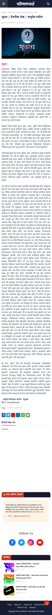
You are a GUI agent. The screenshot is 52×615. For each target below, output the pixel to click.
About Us (17, 605)
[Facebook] (12, 542)
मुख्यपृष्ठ (4, 12)
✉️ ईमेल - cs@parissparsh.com (18, 516)
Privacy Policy (39, 605)
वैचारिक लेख (11, 12)
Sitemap (32, 607)
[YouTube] (40, 542)
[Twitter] (21, 542)
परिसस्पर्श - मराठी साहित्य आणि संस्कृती (32, 611)
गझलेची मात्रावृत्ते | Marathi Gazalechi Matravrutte (30, 588)
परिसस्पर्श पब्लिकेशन (9, 23)
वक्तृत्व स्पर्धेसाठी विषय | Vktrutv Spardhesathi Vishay (27, 565)
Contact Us (28, 605)
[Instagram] (30, 542)
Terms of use (22, 607)
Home (9, 605)
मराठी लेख (10, 408)
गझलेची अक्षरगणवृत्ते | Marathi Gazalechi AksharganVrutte (32, 577)
